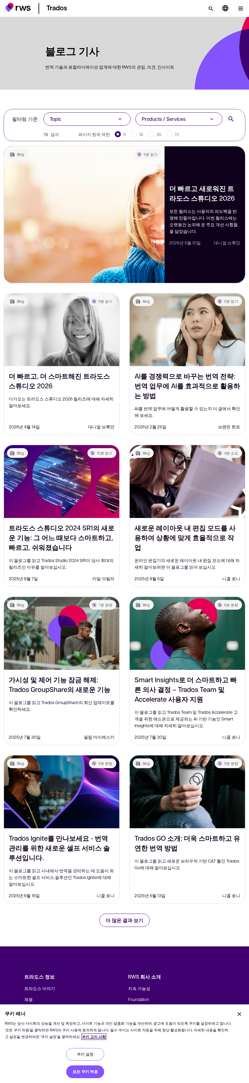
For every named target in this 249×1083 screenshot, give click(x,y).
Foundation (138, 999)
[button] (18, 7)
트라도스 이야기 (39, 988)
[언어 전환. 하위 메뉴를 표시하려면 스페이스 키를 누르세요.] (225, 8)
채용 (28, 999)
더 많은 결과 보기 (124, 920)
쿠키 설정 (85, 1054)
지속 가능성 (139, 988)
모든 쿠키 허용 (85, 1071)
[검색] (211, 8)
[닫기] (239, 1014)
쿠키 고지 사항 (94, 1036)
